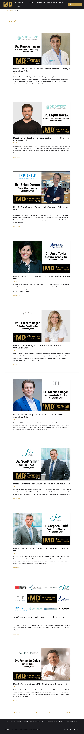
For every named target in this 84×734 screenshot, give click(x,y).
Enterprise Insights (40, 2)
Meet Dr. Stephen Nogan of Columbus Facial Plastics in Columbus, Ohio (38, 415)
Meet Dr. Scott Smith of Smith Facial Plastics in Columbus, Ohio (41, 484)
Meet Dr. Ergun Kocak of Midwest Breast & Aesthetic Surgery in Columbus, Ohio (41, 139)
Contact (17, 6)
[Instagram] (71, 729)
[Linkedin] (77, 729)
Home (6, 721)
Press (15, 724)
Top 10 (15, 73)
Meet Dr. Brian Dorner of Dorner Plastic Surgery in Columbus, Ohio (40, 208)
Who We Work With (52, 2)
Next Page (69, 712)
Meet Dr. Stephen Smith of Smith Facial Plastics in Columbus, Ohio (40, 549)
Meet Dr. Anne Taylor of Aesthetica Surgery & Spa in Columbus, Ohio (41, 277)
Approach (30, 2)
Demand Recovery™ (20, 2)
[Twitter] (64, 729)
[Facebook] (67, 729)
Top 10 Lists (9, 724)
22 (49, 712)
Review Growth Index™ (71, 721)
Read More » (16, 88)
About (61, 2)
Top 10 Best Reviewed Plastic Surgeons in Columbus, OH (38, 617)
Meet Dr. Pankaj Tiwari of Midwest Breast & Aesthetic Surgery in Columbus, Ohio (41, 69)
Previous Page (15, 712)
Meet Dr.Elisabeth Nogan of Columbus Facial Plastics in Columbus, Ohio (38, 346)
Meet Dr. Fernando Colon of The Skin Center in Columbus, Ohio (41, 684)
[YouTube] (74, 729)
